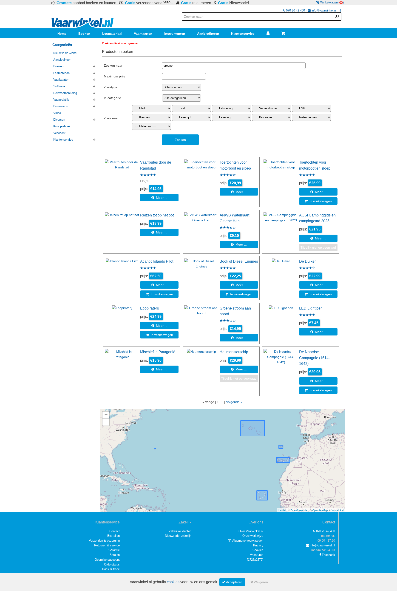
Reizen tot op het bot (157, 215)
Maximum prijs (114, 76)
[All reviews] (148, 175)
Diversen (59, 119)
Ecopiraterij (149, 308)
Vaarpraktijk (61, 99)
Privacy (258, 545)
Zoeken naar (113, 65)
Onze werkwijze (252, 535)
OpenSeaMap (320, 510)
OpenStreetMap (299, 510)
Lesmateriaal (112, 33)
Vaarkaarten (143, 33)
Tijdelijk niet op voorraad (318, 247)
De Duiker (307, 261)
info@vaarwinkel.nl (324, 10)
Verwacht (59, 132)
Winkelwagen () (331, 2)
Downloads (60, 106)
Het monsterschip (234, 352)
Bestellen (113, 535)
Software (59, 86)
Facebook (328, 555)
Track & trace (111, 569)
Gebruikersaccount (107, 559)
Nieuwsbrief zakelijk (178, 535)
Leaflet (282, 510)
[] (255, 559)
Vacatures (256, 555)
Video (57, 112)
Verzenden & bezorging (104, 540)
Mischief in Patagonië (157, 352)
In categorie (112, 98)
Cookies (257, 550)
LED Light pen (311, 308)
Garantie (114, 550)
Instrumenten (174, 33)
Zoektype (110, 87)
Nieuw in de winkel (65, 52)
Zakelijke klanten (180, 531)
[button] (105, 415)
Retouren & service (107, 545)
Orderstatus (112, 564)
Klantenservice (243, 33)
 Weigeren (259, 582)
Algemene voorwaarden (247, 540)
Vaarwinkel (337, 510)
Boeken (84, 33)
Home (61, 33)
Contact (114, 531)
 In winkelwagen (318, 201)
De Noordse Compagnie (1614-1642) (314, 357)
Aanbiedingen (208, 33)
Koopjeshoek (62, 126)
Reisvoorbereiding (65, 92)
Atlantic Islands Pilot (156, 261)
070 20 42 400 (295, 10)
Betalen (115, 555)
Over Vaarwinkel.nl (250, 531)
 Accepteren (232, 582)
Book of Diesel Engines (239, 261)
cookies (173, 582)
